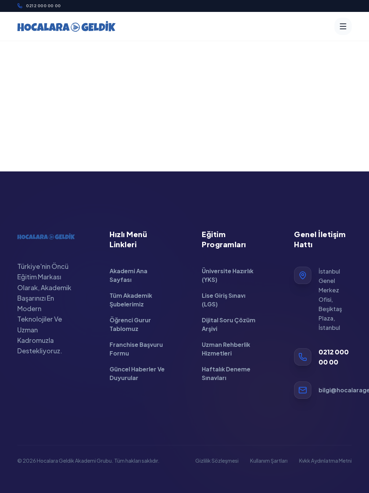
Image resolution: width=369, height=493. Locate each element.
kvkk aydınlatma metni (325, 460)
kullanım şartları (269, 460)
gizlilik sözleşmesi (217, 460)
